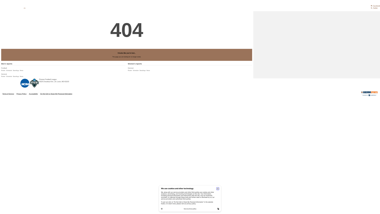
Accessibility (33, 94)
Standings (16, 70)
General (4, 74)
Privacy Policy (22, 94)
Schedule (9, 70)
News (21, 70)
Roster (3, 70)
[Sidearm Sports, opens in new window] (369, 94)
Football (4, 68)
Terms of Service (8, 94)
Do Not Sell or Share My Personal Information (56, 94)
